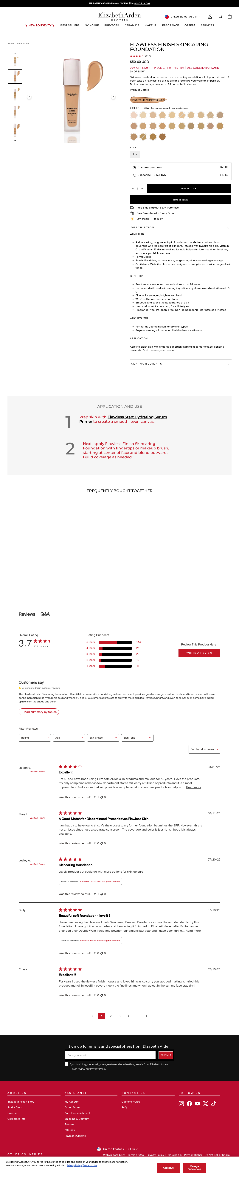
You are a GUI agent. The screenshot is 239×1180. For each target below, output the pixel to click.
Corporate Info (16, 1119)
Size (133, 147)
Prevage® (111, 25)
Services (207, 25)
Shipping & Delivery (77, 1119)
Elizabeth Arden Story (20, 1101)
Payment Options (75, 1136)
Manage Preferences (194, 1168)
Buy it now (180, 199)
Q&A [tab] (45, 614)
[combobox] (35, 738)
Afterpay (70, 1130)
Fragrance (170, 25)
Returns (70, 1124)
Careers (12, 1113)
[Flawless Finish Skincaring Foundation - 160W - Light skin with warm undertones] (153, 115)
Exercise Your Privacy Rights (184, 1155)
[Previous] (29, 97)
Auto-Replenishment (77, 1113)
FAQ (124, 1107)
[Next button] (14, 140)
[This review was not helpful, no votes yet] (101, 797)
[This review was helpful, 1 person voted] (95, 797)
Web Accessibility (114, 1155)
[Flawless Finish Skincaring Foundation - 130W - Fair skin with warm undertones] (143, 115)
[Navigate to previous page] (92, 1016)
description (143, 227)
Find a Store (14, 1107)
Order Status (72, 1107)
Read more (193, 787)
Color (159, 108)
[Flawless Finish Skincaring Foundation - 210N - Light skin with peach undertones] (172, 115)
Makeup (150, 25)
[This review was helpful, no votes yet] (95, 843)
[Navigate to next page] (146, 1016)
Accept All (168, 1168)
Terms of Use (136, 1155)
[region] (119, 3)
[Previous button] (14, 54)
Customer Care (131, 1101)
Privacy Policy (98, 1068)
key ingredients (147, 363)
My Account (72, 1101)
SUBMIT (166, 1055)
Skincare (92, 25)
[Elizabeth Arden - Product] (119, 16)
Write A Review (199, 653)
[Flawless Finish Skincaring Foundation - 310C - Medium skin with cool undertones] (143, 126)
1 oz (135, 154)
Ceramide (132, 25)
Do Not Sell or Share (217, 1155)
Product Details (139, 90)
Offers (189, 25)
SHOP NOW (137, 71)
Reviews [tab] (27, 614)
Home (11, 43)
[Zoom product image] (71, 97)
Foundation (22, 43)
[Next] (113, 97)
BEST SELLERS (70, 25)
